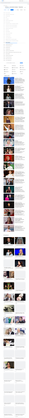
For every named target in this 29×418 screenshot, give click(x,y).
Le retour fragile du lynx (8, 37)
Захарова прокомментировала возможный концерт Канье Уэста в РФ (19, 141)
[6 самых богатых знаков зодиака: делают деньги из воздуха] (20, 412)
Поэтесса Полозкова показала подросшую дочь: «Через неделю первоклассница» (19, 219)
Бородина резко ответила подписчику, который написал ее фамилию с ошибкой (19, 95)
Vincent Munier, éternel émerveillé (10, 14)
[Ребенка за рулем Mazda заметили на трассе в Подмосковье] (9, 400)
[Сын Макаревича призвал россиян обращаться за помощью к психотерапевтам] (9, 299)
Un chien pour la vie (8, 34)
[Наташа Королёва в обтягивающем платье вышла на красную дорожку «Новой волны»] (9, 366)
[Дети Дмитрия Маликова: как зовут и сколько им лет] (20, 366)
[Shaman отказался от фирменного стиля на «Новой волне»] (20, 389)
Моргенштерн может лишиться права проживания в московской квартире (20, 204)
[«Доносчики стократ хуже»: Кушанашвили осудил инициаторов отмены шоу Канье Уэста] (9, 378)
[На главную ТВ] (3, 1)
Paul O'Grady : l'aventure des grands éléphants (11, 25)
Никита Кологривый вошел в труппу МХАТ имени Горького (20, 133)
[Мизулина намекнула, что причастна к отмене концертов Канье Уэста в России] (20, 253)
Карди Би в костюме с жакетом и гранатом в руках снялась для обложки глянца (20, 79)
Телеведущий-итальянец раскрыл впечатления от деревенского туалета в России (19, 126)
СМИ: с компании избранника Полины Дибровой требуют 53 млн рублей (20, 149)
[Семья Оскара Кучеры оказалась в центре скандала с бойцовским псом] (9, 242)
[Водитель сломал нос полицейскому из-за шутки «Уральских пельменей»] (20, 378)
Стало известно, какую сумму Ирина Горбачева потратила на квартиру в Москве (20, 118)
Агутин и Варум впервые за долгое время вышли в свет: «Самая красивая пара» (20, 196)
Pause (6, 17)
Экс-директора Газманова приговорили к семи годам (19, 180)
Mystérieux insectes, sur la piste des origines (11, 39)
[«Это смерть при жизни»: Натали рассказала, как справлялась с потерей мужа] (20, 242)
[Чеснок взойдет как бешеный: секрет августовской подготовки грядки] (20, 299)
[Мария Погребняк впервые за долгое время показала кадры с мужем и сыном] (20, 400)
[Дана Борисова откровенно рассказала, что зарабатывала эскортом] (9, 344)
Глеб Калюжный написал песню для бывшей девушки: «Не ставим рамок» (20, 211)
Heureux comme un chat (9, 58)
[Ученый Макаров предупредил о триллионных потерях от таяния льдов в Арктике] (20, 344)
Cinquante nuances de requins (9, 20)
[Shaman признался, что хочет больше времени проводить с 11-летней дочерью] (20, 333)
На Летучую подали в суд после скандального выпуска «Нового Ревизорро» (20, 173)
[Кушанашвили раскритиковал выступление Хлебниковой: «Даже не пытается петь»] (20, 265)
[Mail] (2, 1)
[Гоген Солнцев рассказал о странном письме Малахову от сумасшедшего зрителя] (9, 287)
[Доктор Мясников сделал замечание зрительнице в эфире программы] (20, 321)
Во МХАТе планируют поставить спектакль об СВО (20, 157)
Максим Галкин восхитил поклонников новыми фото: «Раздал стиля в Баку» (19, 165)
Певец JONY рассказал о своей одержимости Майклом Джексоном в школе (20, 227)
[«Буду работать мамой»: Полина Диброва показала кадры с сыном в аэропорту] (20, 310)
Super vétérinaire (8, 31)
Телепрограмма (5, 5)
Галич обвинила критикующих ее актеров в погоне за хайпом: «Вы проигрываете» (19, 87)
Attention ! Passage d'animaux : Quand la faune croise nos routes (13, 52)
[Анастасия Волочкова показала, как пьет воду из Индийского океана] (9, 389)
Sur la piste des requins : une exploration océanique (12, 23)
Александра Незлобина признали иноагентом (19, 102)
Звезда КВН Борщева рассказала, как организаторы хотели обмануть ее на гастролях (19, 188)
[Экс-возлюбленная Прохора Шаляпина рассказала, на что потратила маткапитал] (9, 355)
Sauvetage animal (8, 47)
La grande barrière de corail (9, 44)
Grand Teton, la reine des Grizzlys (10, 50)
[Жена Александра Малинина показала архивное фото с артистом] (9, 333)
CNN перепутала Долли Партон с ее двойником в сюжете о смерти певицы (19, 110)
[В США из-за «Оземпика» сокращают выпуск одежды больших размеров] (9, 321)
